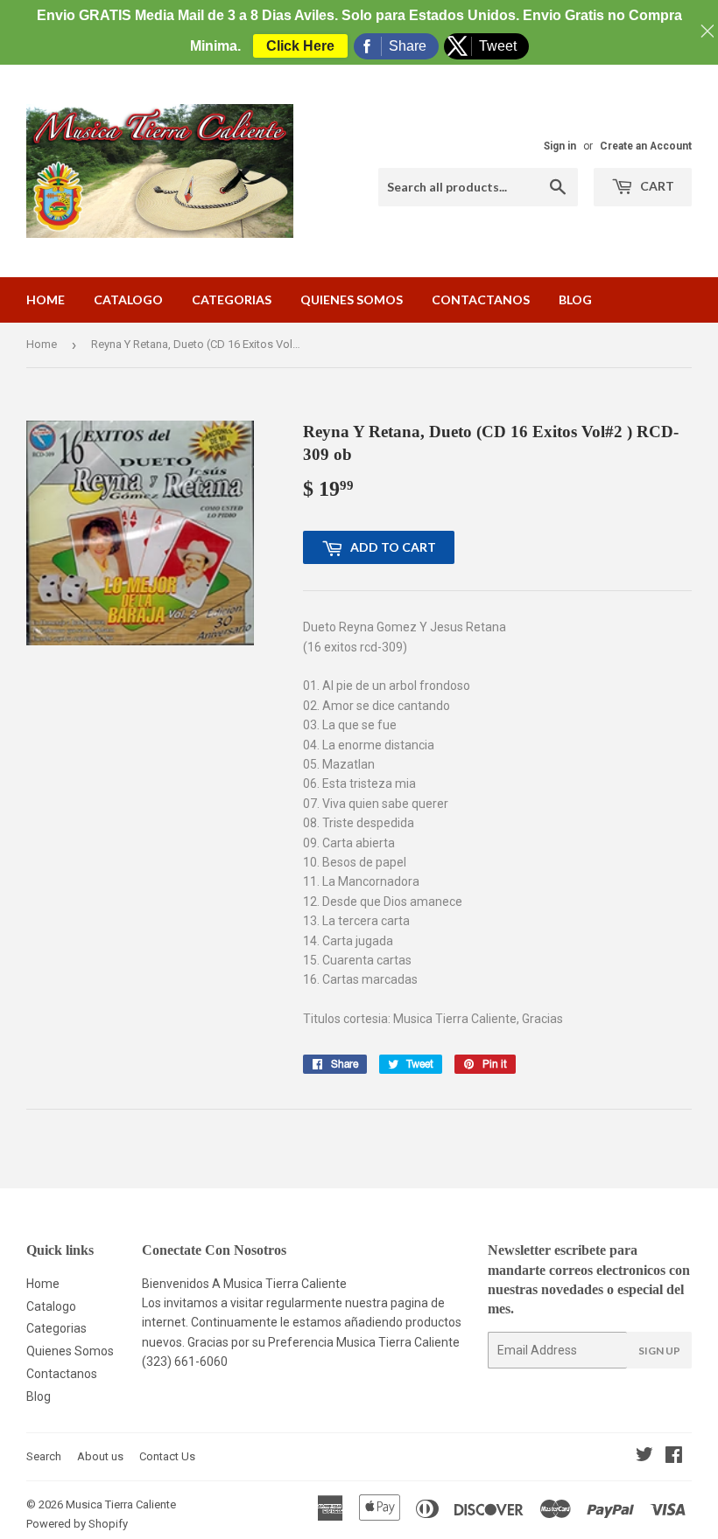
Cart (655, 185)
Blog (575, 299)
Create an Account (646, 146)
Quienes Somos (351, 299)
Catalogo (128, 299)
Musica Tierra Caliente (121, 1504)
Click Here (300, 45)
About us (100, 1456)
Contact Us (167, 1456)
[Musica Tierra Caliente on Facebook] (674, 1457)
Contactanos (481, 299)
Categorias (231, 299)
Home (45, 299)
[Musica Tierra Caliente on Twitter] (644, 1457)
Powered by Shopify (77, 1523)
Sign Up (659, 1350)
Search (43, 1456)
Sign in (560, 146)
